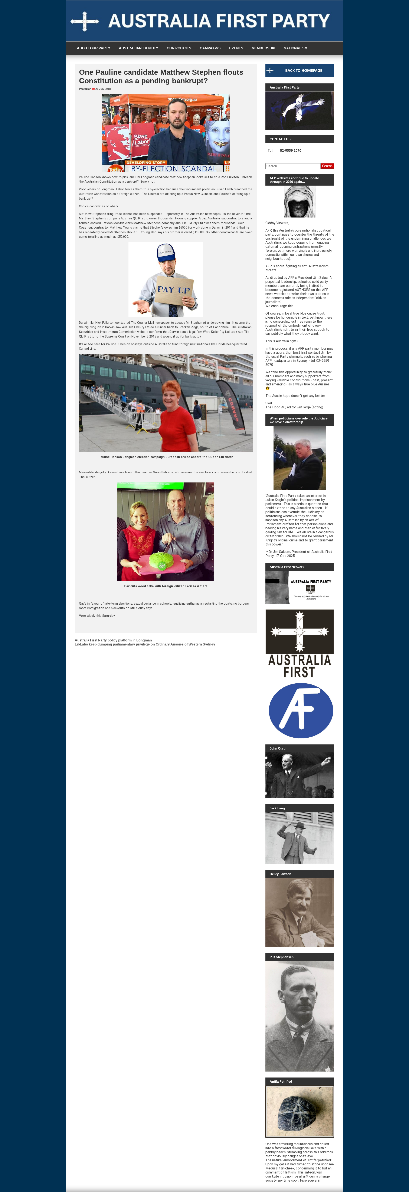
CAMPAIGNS (210, 48)
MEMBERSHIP (263, 48)
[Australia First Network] (299, 587)
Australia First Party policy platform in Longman (113, 640)
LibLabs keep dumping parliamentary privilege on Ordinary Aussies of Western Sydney (145, 644)
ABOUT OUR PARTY (93, 48)
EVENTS (236, 48)
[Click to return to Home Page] (299, 75)
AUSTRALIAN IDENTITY (138, 48)
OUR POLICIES (179, 48)
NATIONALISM (295, 48)
